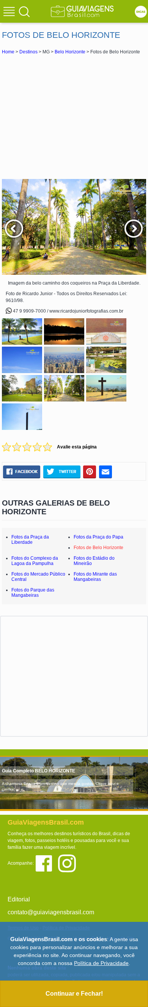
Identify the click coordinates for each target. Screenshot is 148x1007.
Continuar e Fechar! (74, 993)
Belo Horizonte (70, 51)
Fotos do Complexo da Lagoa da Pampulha (34, 561)
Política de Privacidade (101, 963)
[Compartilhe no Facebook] (21, 472)
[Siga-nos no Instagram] (69, 863)
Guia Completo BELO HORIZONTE (38, 771)
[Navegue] (10, 12)
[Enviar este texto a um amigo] (105, 472)
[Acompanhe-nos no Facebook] (46, 863)
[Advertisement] (74, 117)
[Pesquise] (24, 11)
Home (8, 51)
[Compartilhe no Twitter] (61, 472)
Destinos (28, 51)
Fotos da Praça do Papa (98, 537)
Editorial (19, 899)
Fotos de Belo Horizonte (98, 547)
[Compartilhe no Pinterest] (89, 472)
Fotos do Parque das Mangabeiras (32, 592)
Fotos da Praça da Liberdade (30, 539)
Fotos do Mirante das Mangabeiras (95, 576)
